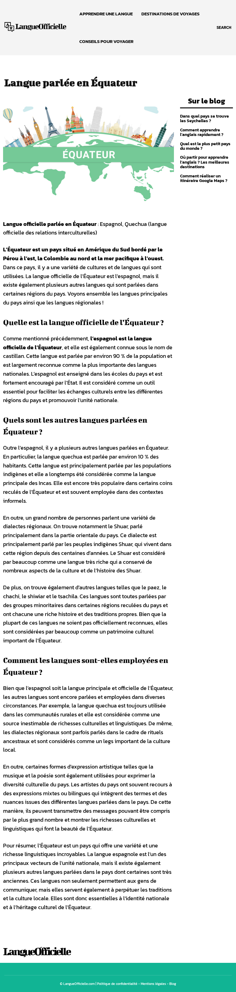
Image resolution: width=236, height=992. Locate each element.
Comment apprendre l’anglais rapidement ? (201, 132)
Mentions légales (153, 983)
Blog (172, 983)
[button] (224, 27)
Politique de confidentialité (117, 983)
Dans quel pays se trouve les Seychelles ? (204, 118)
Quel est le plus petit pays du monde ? (205, 146)
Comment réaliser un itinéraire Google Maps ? (203, 178)
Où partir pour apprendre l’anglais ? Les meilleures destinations (204, 162)
